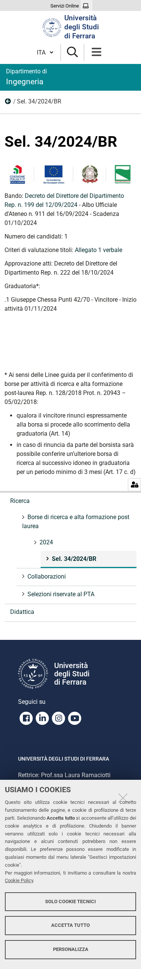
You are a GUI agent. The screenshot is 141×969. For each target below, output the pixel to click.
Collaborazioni (46, 576)
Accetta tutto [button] (70, 925)
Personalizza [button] (70, 949)
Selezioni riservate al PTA (60, 594)
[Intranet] (87, 6)
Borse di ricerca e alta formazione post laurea (75, 521)
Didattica (22, 611)
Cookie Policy (19, 880)
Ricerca (20, 500)
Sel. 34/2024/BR (74, 558)
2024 (8, 103)
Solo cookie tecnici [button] (70, 901)
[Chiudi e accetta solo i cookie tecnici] (123, 798)
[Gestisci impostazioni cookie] (134, 484)
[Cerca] (72, 52)
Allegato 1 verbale (98, 250)
